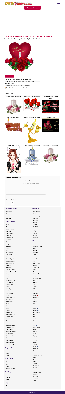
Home (5, 39)
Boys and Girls (36, 263)
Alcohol (35, 244)
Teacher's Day (9, 333)
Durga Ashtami (10, 244)
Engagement (9, 252)
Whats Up (35, 376)
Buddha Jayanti (10, 233)
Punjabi (8, 377)
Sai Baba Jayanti (10, 325)
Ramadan (8, 318)
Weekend (35, 237)
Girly (34, 299)
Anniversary (9, 211)
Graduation (35, 306)
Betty (7, 364)
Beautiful (35, 259)
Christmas (8, 235)
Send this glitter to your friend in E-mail (16, 88)
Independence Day (11, 280)
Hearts (34, 308)
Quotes (35, 342)
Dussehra (8, 246)
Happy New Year (10, 276)
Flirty (34, 289)
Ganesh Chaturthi (10, 261)
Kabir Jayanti (9, 289)
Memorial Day (36, 327)
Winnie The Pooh (10, 368)
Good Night (35, 218)
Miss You (35, 331)
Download (9, 76)
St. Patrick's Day (10, 344)
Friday (34, 231)
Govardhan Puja (10, 263)
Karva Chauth (9, 293)
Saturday (35, 233)
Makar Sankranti (10, 297)
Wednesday (36, 226)
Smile (34, 357)
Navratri (8, 306)
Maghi (7, 295)
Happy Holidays (10, 274)
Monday (35, 222)
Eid (7, 250)
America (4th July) (37, 246)
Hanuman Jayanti (10, 269)
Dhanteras (8, 239)
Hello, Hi (35, 310)
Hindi (7, 375)
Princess (35, 340)
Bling (34, 261)
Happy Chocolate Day (11, 271)
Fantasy (35, 286)
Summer (35, 363)
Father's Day (9, 254)
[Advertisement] (32, 24)
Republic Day (9, 323)
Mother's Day (9, 301)
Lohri (7, 286)
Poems (34, 338)
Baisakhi (8, 227)
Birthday (8, 214)
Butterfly (35, 265)
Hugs (34, 316)
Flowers (35, 291)
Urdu (7, 379)
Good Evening (36, 216)
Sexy (34, 353)
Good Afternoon (37, 214)
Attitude (35, 250)
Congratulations (37, 278)
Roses (34, 346)
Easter (8, 248)
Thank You (35, 368)
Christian (8, 351)
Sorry (34, 359)
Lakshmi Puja (9, 284)
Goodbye (35, 301)
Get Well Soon (36, 297)
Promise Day (9, 312)
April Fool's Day (10, 224)
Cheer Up (35, 269)
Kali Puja (8, 291)
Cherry (34, 271)
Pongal (8, 310)
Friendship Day (10, 256)
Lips (34, 323)
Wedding (8, 218)
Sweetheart (36, 365)
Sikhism (8, 355)
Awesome (35, 252)
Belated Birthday (10, 216)
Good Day (35, 220)
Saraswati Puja (10, 327)
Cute (34, 280)
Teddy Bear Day (10, 335)
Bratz (7, 366)
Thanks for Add (37, 370)
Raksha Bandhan (10, 314)
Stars (34, 361)
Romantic (35, 348)
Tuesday (35, 224)
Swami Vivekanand (11, 331)
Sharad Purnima (10, 329)
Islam (7, 353)
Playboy (35, 335)
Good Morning (36, 211)
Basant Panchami (10, 229)
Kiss (34, 321)
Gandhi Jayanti (10, 259)
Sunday (35, 235)
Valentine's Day (12, 39)
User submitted (37, 372)
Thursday (35, 228)
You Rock (35, 378)
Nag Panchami (10, 303)
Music (34, 333)
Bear (34, 256)
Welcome (35, 374)
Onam (7, 308)
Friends (35, 295)
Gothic (34, 303)
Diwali (7, 242)
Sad (34, 350)
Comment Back (37, 274)
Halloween (8, 267)
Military (35, 329)
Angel (34, 248)
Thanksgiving (9, 340)
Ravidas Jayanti (10, 321)
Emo (34, 284)
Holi (7, 278)
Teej (7, 338)
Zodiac (34, 380)
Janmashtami (9, 282)
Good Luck (35, 293)
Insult (34, 318)
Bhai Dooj (8, 231)
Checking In (36, 267)
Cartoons (8, 362)
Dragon (35, 282)
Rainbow (35, 344)
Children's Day (9, 237)
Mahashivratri (9, 299)
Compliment (36, 276)
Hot (34, 314)
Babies (34, 254)
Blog (7, 386)
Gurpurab (8, 265)
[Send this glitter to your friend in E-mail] (5, 88)
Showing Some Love (38, 355)
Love (34, 325)
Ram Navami (9, 316)
